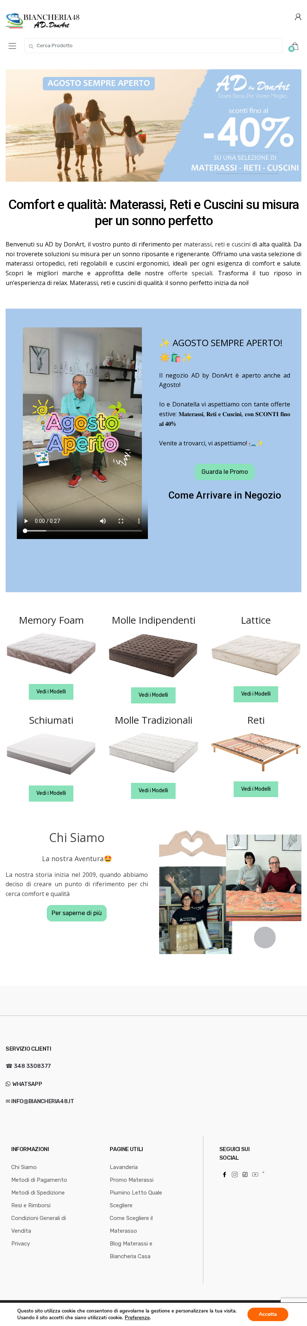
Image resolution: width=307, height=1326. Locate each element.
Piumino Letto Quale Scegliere (136, 1198)
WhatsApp (26, 1083)
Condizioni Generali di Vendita (38, 1224)
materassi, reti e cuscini (217, 244)
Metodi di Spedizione (38, 1192)
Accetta (268, 1314)
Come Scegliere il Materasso (131, 1224)
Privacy (20, 1243)
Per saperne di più (77, 913)
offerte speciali (190, 273)
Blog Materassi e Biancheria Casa (131, 1249)
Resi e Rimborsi (31, 1205)
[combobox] (153, 45)
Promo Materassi (132, 1179)
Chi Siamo (24, 1166)
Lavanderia (124, 1166)
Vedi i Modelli (51, 691)
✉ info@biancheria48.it (40, 1101)
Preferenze (137, 1317)
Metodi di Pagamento (39, 1179)
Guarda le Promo (224, 471)
